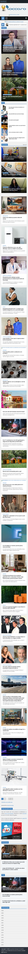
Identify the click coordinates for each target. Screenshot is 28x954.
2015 (2, 937)
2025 (2, 913)
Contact (19, 950)
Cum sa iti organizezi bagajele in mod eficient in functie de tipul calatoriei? (14, 607)
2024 (2, 915)
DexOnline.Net (10, 805)
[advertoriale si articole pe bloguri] (11, 839)
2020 (2, 925)
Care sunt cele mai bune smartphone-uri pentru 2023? (16, 108)
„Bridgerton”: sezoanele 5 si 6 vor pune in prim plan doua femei (14, 516)
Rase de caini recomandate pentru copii (12, 97)
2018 (2, 930)
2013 (2, 942)
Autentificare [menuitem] (3, 1)
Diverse (4, 245)
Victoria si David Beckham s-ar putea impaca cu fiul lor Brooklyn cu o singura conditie (14, 637)
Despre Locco (4, 950)
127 (9, 799)
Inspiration (5, 215)
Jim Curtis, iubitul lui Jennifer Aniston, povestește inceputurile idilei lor (12, 667)
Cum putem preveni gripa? (14, 120)
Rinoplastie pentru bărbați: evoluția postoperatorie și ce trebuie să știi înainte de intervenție (13, 49)
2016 (2, 935)
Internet (5, 350)
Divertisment (6, 514)
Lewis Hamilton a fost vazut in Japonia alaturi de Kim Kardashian (14, 73)
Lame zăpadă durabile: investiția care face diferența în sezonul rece (12, 789)
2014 (2, 940)
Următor (12, 799)
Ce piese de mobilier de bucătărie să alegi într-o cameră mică (14, 730)
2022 (2, 920)
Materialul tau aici (12, 950)
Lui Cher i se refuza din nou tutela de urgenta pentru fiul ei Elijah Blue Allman (13, 189)
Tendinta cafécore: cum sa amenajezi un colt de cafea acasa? (14, 382)
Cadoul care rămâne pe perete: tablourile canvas (12, 218)
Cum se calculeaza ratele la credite (15, 132)
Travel (4, 605)
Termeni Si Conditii (19, 949)
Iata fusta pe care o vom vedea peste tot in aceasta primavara (13, 485)
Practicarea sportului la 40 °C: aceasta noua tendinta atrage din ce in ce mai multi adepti (13, 309)
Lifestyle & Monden (7, 45)
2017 (2, 932)
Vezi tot (24, 144)
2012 (2, 944)
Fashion (4, 482)
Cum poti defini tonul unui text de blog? (16, 113)
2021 (2, 922)
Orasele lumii (6, 410)
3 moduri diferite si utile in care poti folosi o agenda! (17, 126)
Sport (4, 307)
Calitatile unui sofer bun (7, 802)
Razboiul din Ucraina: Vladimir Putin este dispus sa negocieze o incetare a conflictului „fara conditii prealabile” (13, 158)
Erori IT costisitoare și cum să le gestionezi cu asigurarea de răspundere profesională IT (13, 440)
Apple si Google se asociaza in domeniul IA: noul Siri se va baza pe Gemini (13, 759)
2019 (2, 927)
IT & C (4, 438)
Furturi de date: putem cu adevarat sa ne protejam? (12, 352)
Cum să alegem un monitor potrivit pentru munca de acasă (13, 546)
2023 (2, 918)
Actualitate (5, 154)
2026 (2, 910)
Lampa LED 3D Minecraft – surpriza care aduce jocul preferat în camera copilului (13, 868)
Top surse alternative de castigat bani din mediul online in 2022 (17, 138)
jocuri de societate (9, 813)
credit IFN (24, 818)
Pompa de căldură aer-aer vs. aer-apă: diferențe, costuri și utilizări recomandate (12, 248)
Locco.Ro (12, 949)
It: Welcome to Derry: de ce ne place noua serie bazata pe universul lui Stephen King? (13, 862)
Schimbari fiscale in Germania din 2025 (12, 174)
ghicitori (25, 813)
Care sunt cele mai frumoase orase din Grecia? (14, 411)
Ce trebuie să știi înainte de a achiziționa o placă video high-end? (13, 901)
